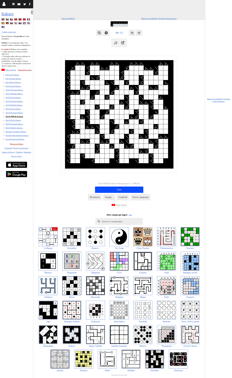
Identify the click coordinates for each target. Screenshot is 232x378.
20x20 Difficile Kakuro (14, 116)
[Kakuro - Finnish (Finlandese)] (3, 27)
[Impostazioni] (106, 33)
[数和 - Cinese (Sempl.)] (24, 19)
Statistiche (27, 152)
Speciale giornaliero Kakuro (16, 132)
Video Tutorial (10, 70)
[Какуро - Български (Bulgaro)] (7, 19)
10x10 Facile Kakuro (13, 86)
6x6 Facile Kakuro (12, 75)
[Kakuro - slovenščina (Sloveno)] (20, 23)
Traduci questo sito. (9, 32)
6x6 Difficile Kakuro (13, 82)
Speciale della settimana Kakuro (17, 135)
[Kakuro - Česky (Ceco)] (12, 19)
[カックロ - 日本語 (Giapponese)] (16, 23)
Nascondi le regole (25, 70)
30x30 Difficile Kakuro (14, 128)
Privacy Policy (16, 156)
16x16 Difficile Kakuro (14, 105)
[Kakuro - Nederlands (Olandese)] (24, 23)
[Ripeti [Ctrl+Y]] (139, 33)
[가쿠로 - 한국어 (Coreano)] (29, 23)
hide (130, 215)
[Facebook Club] (30, 4)
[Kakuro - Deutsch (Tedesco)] (7, 23)
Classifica (19, 152)
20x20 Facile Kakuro (13, 109)
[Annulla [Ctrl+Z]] (132, 33)
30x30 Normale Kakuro (14, 124)
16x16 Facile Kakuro (13, 97)
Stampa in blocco (8, 152)
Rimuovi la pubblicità (149, 18)
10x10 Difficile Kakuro (14, 94)
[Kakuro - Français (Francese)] (29, 19)
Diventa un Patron (16, 144)
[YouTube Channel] (19, 4)
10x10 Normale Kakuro (14, 90)
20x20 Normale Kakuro (14, 113)
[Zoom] (99, 33)
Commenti (8, 148)
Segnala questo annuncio (167, 18)
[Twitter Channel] (25, 4)
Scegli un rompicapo (21, 148)
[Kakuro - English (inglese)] (3, 19)
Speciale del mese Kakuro (15, 139)
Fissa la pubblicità (68, 18)
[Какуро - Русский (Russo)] (12, 23)
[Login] (4, 4)
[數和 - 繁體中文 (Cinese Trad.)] (20, 19)
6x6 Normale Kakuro (13, 79)
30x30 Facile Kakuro (13, 120)
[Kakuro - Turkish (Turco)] (16, 19)
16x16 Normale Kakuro (14, 101)
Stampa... (109, 197)
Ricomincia (95, 197)
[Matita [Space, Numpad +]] (122, 43)
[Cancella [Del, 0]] (116, 43)
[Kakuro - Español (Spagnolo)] (3, 23)
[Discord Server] (14, 4)
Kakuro (8, 14)
